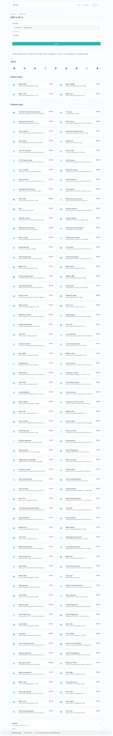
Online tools (14, 14)
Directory (86, 5)
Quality (16, 35)
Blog (13, 728)
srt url (15, 5)
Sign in (96, 5)
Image (16, 23)
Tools (79, 5)
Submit (56, 44)
